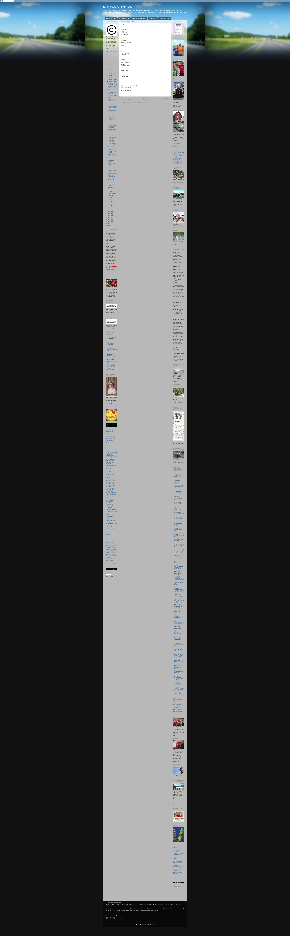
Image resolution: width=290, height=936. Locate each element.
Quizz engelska (109, 440)
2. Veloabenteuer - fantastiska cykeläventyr (111, 492)
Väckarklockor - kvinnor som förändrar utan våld (112, 169)
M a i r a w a (177, 482)
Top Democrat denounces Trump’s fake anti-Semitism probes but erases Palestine (178, 528)
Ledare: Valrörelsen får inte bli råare (178, 873)
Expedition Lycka (178, 606)
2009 (108, 221)
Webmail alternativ (110, 562)
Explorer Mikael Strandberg (178, 499)
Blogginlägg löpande (111, 18)
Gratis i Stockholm (177, 709)
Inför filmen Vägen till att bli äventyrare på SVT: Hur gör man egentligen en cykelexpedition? (178, 504)
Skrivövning (128, 87)
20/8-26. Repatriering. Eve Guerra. (178, 156)
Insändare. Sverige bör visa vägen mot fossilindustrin (178, 850)
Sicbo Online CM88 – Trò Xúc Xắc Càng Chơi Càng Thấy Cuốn (179, 663)
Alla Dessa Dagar (178, 509)
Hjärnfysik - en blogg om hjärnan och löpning (178, 566)
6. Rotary (108, 518)
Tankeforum (177, 660)
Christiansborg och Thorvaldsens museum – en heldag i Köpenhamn (179, 670)
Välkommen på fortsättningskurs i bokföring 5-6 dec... (112, 156)
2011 (108, 217)
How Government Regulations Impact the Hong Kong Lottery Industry (179, 485)
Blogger (152, 924)
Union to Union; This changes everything (112, 131)
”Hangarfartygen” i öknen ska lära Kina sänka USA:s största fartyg (177, 861)
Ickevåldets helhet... (111, 161)
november (111, 81)
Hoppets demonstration (110, 343)
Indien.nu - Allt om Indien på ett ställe (179, 597)
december (111, 79)
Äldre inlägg (165, 99)
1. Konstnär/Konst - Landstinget (110, 463)
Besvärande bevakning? (111, 116)
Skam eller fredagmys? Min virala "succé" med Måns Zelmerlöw (179, 623)
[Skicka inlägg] (128, 85)
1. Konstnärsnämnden (111, 465)
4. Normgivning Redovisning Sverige (111, 505)
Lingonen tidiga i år (178, 593)
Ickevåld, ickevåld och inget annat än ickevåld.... (112, 137)
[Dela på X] (134, 85)
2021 (108, 66)
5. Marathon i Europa (111, 509)
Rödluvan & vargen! (111, 188)
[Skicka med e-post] (131, 85)
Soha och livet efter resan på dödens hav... (112, 148)
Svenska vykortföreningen (110, 558)
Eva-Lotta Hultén (178, 648)
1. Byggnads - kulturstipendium (110, 455)
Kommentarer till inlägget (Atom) (137, 102)
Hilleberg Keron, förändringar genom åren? (178, 560)
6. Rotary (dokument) (111, 520)
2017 (108, 73)
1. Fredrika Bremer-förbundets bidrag (110, 460)
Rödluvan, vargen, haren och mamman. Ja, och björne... (112, 101)
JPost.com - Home (112, 361)
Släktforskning (152, 18)
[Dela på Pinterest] (137, 85)
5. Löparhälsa (109, 507)
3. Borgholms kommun (111, 494)
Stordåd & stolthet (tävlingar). (139, 18)
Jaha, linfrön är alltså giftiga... (112, 141)
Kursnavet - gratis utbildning (110, 543)
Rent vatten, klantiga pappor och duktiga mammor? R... (112, 125)
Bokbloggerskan (178, 543)
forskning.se (110, 354)
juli (109, 197)
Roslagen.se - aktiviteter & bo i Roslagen (111, 550)
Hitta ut (107, 540)
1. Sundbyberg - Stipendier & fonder (110, 480)
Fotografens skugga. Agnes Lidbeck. (177, 159)
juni (110, 199)
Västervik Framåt (178, 654)
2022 (108, 64)
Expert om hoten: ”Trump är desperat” (111, 336)
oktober (111, 191)
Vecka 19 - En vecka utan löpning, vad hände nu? (178, 553)
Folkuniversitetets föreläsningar (177, 707)
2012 (108, 215)
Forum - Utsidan (178, 557)
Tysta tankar (177, 667)
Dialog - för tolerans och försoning (111, 176)
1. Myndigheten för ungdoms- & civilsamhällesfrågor (110, 473)
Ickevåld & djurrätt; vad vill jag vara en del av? (112, 184)
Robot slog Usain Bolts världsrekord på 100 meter (112, 349)
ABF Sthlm (175, 702)
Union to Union (176, 713)
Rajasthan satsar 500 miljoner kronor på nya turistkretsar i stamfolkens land (179, 601)
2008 (108, 223)
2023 (108, 62)
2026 (108, 56)
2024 (108, 60)
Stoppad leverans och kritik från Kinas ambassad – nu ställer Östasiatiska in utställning (178, 856)
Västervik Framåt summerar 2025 (178, 656)
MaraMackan (177, 628)
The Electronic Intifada (178, 524)
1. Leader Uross (109, 470)
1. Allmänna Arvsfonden (111, 452)
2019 (108, 69)
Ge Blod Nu (108, 536)
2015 (108, 77)
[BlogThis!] (132, 85)
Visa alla (182, 695)
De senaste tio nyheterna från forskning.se (178, 474)
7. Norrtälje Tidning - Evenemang (110, 529)
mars (110, 205)
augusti (110, 195)
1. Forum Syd (109, 457)
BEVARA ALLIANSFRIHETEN (179, 535)
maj (110, 201)
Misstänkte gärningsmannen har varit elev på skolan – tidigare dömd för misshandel (178, 868)
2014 (108, 211)
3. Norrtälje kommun (110, 496)
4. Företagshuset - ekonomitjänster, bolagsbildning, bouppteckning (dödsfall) (110, 500)
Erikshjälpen (111, 134)
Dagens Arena (110, 341)
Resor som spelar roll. (123, 18)
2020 (108, 68)
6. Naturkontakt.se (110, 516)
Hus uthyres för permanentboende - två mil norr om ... (112, 106)
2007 (108, 225)
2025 (108, 58)
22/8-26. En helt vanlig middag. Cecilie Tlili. (178, 147)
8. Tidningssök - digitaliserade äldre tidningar (110, 533)
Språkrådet (108, 442)
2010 (108, 219)
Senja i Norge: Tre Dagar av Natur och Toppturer (178, 631)
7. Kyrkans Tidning (110, 526)
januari (110, 209)
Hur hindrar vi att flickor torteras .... (112, 112)
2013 (108, 213)
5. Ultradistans (109, 513)
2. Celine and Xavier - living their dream (111, 483)
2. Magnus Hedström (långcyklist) (111, 486)
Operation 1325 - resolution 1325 (112, 84)
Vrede (109, 97)
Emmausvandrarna (179, 642)
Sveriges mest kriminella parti (177, 638)
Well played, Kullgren (178, 616)
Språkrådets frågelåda (111, 438)
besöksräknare (109, 576)
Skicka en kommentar (128, 93)
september (111, 193)
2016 (108, 75)
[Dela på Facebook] (135, 85)
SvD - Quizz (110, 334)
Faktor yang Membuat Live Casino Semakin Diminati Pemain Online (179, 690)
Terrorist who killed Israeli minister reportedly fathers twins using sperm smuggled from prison (112, 365)
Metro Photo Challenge (111, 545)
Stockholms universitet (178, 711)
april (110, 203)
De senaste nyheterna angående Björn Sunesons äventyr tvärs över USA (179, 589)
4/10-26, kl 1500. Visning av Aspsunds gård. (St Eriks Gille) (177, 162)
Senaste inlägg (126, 99)
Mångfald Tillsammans (164, 18)
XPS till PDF (175, 805)
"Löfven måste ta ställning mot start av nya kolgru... (112, 120)
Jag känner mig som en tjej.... (112, 144)
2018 (108, 72)
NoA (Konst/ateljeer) (110, 547)
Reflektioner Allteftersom (118, 7)
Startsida (146, 99)
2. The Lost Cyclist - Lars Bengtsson (110, 489)
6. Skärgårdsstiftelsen (111, 525)
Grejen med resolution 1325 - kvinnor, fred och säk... (112, 91)
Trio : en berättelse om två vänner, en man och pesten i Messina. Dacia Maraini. (178, 151)
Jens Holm (177, 636)
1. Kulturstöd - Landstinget (109, 467)
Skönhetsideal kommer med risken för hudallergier (111, 357)
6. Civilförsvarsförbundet (111, 514)
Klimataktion (177, 491)
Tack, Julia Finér (112, 95)
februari (111, 207)
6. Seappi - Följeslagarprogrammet (111, 523)
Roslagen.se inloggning (111, 552)
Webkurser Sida (109, 560)
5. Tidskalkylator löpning (111, 511)
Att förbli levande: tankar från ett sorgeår (179, 644)
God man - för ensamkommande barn (111, 538)
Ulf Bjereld (177, 620)
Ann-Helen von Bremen (178, 614)
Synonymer (108, 446)
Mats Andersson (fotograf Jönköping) (178, 575)
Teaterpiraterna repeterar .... (112, 152)
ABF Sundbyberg (177, 704)
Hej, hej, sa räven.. (112, 173)
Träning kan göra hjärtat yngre (177, 569)
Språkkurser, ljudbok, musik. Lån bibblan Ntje (111, 555)
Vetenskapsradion (112, 347)
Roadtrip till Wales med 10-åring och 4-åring (178, 609)
